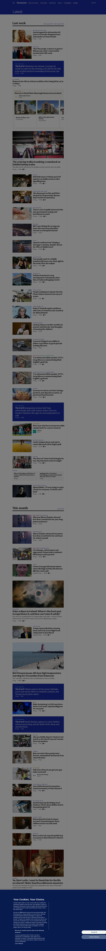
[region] (53, 920)
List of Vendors (19, 943)
